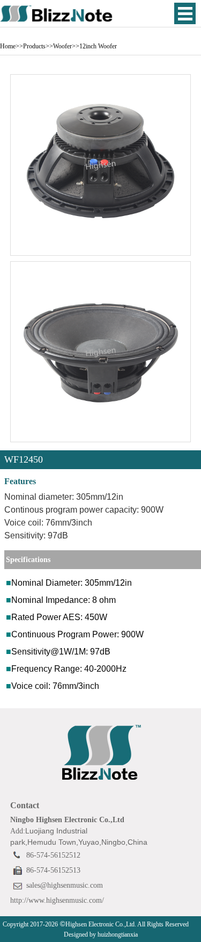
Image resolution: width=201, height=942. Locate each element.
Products (34, 46)
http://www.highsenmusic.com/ (57, 900)
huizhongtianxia (117, 934)
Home (8, 46)
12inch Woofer (98, 46)
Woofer (62, 46)
